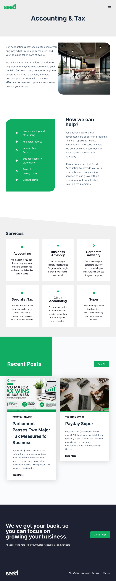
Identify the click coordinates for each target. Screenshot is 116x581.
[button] (109, 7)
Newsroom (85, 573)
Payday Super (79, 423)
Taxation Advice (22, 417)
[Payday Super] (84, 395)
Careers (106, 573)
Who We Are (74, 573)
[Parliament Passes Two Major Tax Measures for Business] (31, 395)
